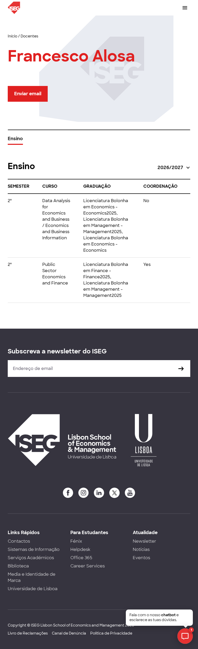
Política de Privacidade (111, 633)
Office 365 (81, 557)
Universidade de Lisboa (32, 588)
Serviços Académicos (31, 557)
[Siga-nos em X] (114, 493)
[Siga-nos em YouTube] (130, 493)
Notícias (141, 549)
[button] (174, 167)
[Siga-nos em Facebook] (68, 493)
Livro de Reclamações (28, 633)
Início (12, 36)
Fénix (76, 541)
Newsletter (144, 541)
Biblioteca (18, 566)
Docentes (29, 36)
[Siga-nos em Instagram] (83, 493)
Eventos (141, 557)
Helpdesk (80, 549)
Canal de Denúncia (69, 633)
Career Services (87, 566)
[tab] (15, 140)
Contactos (19, 541)
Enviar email (27, 94)
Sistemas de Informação (34, 549)
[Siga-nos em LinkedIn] (99, 493)
